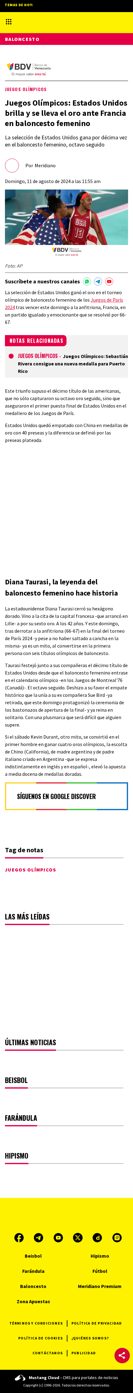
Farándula (33, 1271)
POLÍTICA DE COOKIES (40, 1338)
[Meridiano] (62, 21)
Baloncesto (22, 39)
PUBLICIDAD (83, 1353)
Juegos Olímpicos (26, 89)
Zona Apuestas (33, 1301)
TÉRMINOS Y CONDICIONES (36, 1323)
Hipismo (100, 1256)
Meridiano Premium (100, 1286)
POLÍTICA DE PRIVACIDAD (96, 1323)
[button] (122, 1355)
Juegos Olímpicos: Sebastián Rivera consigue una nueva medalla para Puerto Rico (73, 363)
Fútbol (99, 1271)
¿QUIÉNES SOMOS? (90, 1338)
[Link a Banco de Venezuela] (28, 69)
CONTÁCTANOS (47, 1353)
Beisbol (33, 1256)
